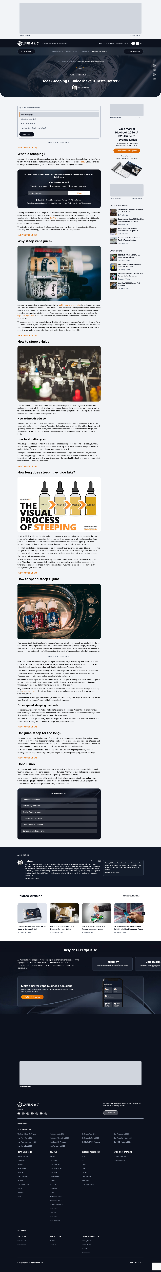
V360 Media (119, 43)
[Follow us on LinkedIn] (154, 74)
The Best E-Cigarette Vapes (26, 1134)
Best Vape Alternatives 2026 (59, 1138)
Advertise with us (135, 36)
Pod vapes (53, 1160)
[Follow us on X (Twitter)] (154, 70)
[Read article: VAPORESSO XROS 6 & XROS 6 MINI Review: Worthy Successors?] (113, 276)
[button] (142, 43)
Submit (79, 193)
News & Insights (24, 1152)
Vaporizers (53, 1188)
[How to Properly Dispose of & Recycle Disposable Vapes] (96, 913)
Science (20, 1172)
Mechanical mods (56, 1200)
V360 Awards (110, 43)
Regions (20, 1180)
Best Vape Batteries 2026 (90, 1138)
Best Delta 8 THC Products (91, 1142)
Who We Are (21, 1241)
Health (19, 1196)
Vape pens (53, 1217)
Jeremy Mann (124, 288)
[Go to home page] (28, 43)
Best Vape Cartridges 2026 (123, 1138)
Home (58, 61)
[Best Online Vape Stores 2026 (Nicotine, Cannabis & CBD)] (64, 913)
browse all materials (131, 896)
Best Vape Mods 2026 (57, 1134)
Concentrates (54, 1176)
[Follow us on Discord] (32, 1113)
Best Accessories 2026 (57, 1146)
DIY (83, 1160)
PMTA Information (23, 1184)
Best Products (24, 1130)
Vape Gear (85, 1180)
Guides (84, 1172)
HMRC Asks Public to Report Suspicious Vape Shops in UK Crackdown (128, 231)
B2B (83, 1156)
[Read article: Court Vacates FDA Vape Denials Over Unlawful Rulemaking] (113, 212)
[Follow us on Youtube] (18, 1113)
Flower (52, 1192)
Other (84, 1168)
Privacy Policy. (76, 200)
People (19, 1188)
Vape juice (53, 1172)
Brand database (119, 1160)
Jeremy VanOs (125, 260)
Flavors (20, 1164)
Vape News (21, 1160)
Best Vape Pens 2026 (89, 1134)
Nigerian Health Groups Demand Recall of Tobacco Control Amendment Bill (128, 240)
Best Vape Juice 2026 (121, 1134)
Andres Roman (89, 932)
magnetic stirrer (28, 691)
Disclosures (86, 1253)
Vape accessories (56, 1168)
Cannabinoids (86, 1176)
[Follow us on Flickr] (45, 1113)
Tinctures (53, 1212)
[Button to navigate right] (143, 913)
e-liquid (83, 162)
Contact (127, 43)
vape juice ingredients (25, 316)
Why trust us (21, 1245)
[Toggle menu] (137, 43)
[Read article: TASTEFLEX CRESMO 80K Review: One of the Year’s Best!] (113, 267)
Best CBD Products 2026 (122, 1142)
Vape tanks (53, 1208)
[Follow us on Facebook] (154, 65)
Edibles (52, 1180)
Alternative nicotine (56, 1204)
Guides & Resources (68, 61)
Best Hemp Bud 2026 (24, 1146)
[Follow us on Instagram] (23, 1113)
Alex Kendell (124, 215)
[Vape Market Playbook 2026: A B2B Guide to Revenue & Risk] (32, 913)
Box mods (53, 1184)
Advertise (102, 43)
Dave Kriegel (84, 88)
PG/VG (53, 218)
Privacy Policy (86, 1241)
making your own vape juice (69, 305)
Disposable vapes (56, 1196)
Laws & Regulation (23, 1156)
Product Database (120, 1156)
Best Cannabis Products (58, 1142)
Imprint (84, 1249)
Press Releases (22, 1176)
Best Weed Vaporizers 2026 (26, 1142)
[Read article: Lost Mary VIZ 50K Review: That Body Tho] (113, 285)
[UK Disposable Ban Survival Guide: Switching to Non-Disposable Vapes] (129, 913)
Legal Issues (21, 1168)
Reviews (53, 1152)
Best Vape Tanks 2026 (25, 1138)
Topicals (52, 1156)
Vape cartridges (55, 1221)
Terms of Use (86, 1245)
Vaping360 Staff (25, 932)
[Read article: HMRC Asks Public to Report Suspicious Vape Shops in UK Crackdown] (113, 231)
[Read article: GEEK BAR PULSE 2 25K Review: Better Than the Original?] (113, 257)
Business (20, 1192)
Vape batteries (54, 1164)
